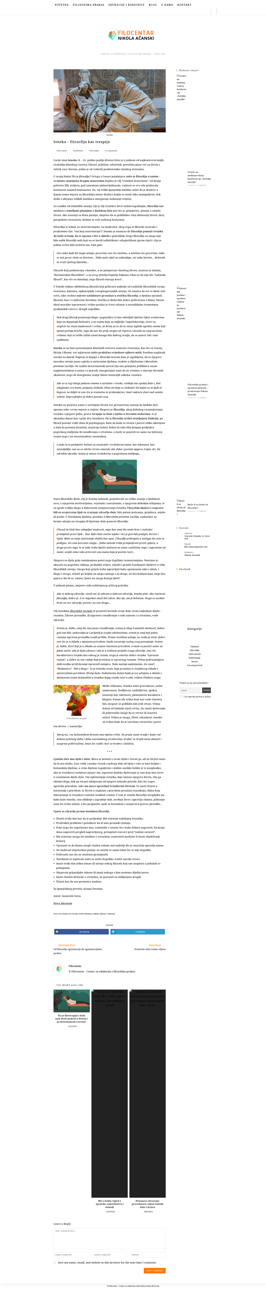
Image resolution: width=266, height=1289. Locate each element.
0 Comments (111, 150)
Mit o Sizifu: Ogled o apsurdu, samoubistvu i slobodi (109, 1204)
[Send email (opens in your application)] (207, 11)
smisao (103, 914)
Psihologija (194, 657)
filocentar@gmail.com (195, 546)
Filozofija (94, 150)
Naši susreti (195, 654)
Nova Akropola (62, 903)
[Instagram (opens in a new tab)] (195, 11)
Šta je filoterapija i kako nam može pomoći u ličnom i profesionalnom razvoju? (71, 1018)
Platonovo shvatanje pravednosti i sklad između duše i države (147, 1204)
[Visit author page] (59, 969)
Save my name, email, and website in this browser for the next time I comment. (107, 1262)
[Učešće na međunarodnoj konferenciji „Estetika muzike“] (181, 178)
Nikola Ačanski (192, 555)
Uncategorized (194, 665)
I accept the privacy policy (197, 696)
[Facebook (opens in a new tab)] (189, 11)
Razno (194, 661)
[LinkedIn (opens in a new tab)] (201, 11)
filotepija (63, 914)
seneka (96, 914)
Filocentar (62, 150)
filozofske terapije (81, 611)
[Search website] (214, 11)
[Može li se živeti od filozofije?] (181, 507)
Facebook (184, 569)
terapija (111, 914)
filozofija (73, 914)
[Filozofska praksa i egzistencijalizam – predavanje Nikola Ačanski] (181, 391)
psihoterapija (85, 914)
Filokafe (194, 646)
